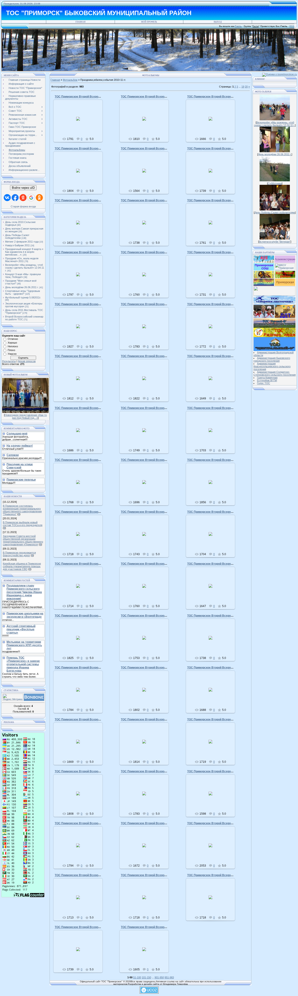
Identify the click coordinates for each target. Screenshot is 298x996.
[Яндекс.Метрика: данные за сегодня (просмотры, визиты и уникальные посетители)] (13, 697)
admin (80, 122)
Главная (80, 22)
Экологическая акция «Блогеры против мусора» (23, 305)
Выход (218, 22)
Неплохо (13, 346)
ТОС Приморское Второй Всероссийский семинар (89, 252)
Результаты (9, 361)
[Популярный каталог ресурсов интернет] (34, 700)
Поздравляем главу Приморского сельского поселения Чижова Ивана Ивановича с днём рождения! (24, 592)
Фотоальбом (70, 79)
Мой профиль (149, 22)
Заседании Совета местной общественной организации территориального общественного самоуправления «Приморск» (23, 540)
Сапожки (13, 455)
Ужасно (12, 353)
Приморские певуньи (21, 479)
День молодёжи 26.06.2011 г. (22, 287)
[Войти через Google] (31, 197)
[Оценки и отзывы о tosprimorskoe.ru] (279, 74)
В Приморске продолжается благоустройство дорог (19, 554)
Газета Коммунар (267, 377)
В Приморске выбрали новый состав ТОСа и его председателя (22, 524)
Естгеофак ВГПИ (267, 380)
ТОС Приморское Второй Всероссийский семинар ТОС (92, 96)
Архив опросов (27, 361)
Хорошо (12, 342)
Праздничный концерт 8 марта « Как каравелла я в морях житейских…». (24, 252)
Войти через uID (23, 187)
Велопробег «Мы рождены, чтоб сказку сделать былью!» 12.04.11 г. (24, 267)
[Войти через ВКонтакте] (7, 197)
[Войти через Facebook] (15, 197)
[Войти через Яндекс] (23, 197)
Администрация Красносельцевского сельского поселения (272, 366)
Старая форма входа (23, 206)
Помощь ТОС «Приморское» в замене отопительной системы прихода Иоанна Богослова (23, 664)
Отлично (13, 339)
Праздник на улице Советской (20, 466)
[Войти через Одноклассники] (39, 197)
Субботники (275, 183)
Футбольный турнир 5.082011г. (23, 297)
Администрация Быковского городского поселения (272, 359)
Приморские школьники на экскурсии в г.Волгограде (25, 615)
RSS (291, 26)
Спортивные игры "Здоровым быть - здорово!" (22, 292)
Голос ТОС (263, 383)
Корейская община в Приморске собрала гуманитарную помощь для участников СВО (22, 566)
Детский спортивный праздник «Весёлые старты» (21, 629)
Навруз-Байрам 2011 (17, 245)
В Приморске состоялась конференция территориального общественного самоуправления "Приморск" (22, 510)
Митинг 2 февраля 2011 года (22, 241)
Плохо (11, 350)
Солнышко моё (17, 433)
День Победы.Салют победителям (17, 236)
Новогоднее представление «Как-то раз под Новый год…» (26, 416)
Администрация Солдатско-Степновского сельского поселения (275, 373)
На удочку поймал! (20, 445)
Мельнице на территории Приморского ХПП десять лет (24, 645)
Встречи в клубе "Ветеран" (275, 241)
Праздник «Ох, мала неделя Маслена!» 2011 (21, 260)
